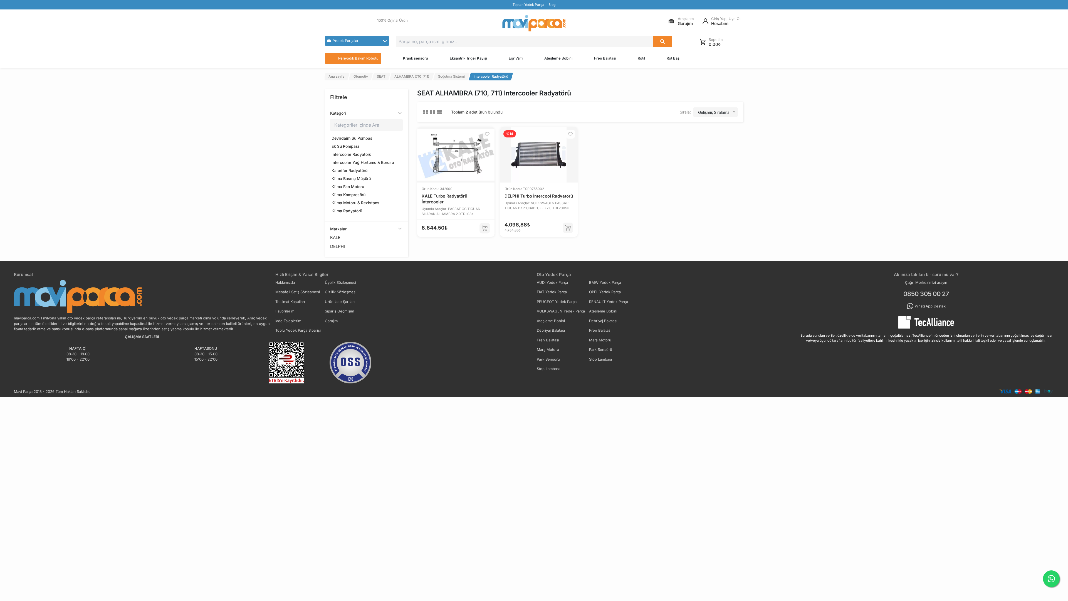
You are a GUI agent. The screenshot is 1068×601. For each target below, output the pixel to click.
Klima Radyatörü (347, 210)
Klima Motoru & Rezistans (355, 202)
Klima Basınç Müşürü (351, 178)
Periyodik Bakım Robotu (358, 58)
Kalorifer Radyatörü (349, 170)
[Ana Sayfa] (534, 23)
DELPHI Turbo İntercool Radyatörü (539, 196)
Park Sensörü (600, 349)
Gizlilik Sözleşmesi (340, 292)
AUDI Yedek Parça (552, 282)
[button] (357, 41)
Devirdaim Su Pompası (353, 138)
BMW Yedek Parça (605, 282)
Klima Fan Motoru (348, 186)
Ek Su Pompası (345, 146)
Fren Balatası (605, 58)
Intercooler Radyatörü (351, 154)
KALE (335, 237)
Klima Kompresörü (348, 194)
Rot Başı (673, 58)
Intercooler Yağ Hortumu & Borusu (363, 162)
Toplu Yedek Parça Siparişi (298, 330)
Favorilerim (284, 311)
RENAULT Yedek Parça (608, 301)
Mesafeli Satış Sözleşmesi (297, 292)
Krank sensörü (415, 58)
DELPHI (337, 246)
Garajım (331, 321)
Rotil (641, 58)
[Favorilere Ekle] (487, 134)
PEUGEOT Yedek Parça (557, 301)
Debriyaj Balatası (603, 321)
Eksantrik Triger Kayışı (468, 58)
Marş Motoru (600, 340)
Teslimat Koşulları (290, 301)
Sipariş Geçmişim (339, 311)
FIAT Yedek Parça (552, 292)
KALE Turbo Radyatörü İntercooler (444, 199)
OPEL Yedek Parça (605, 292)
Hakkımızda (285, 282)
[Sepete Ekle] (484, 228)
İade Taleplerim (288, 321)
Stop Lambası (600, 359)
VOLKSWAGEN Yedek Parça (561, 311)
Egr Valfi (516, 58)
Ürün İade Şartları (340, 301)
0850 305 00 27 (926, 293)
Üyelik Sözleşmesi (340, 282)
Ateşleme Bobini (558, 58)
